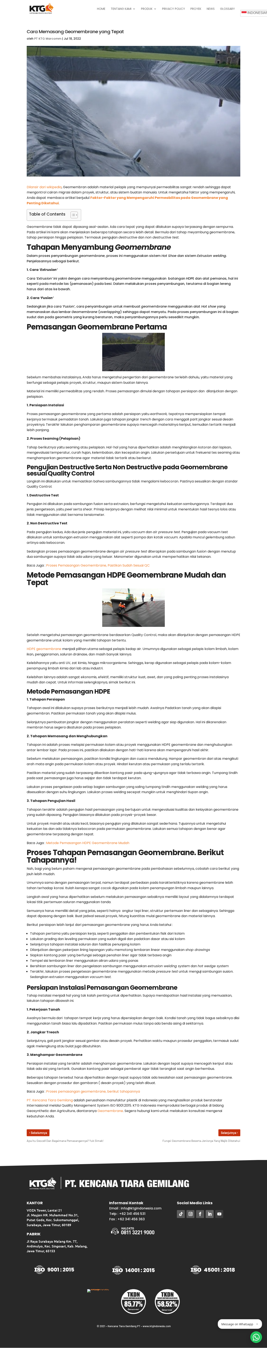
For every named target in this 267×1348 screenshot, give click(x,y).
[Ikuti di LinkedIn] (210, 1214)
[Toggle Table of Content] (72, 214)
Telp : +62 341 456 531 (127, 1213)
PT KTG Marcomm (47, 39)
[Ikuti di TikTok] (181, 1214)
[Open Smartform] (256, 1337)
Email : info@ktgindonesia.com (135, 1208)
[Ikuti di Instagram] (190, 1214)
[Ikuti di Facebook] (200, 1214)
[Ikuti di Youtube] (219, 1214)
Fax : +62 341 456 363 (127, 1219)
